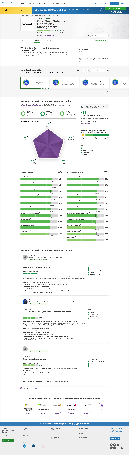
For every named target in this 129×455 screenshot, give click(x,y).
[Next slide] (107, 91)
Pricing (64, 3)
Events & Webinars (55, 3)
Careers (24, 430)
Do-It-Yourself (81, 429)
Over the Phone (82, 430)
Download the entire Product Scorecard (30, 105)
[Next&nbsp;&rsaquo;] (33, 388)
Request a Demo (114, 3)
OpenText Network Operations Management (49, 15)
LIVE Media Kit (54, 430)
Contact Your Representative (116, 8)
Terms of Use (25, 435)
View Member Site (104, 3)
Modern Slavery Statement (28, 438)
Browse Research (54, 438)
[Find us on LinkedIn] (111, 444)
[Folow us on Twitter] (118, 444)
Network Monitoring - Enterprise (31, 15)
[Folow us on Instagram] (111, 447)
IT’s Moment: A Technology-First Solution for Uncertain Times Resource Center (67, 423)
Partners (52, 429)
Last (36, 388)
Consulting (81, 433)
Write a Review (51, 35)
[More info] (50, 122)
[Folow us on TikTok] (115, 447)
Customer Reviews (42, 3)
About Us (24, 429)
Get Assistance (85, 62)
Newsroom (25, 432)
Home (22, 3)
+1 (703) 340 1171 (75, 424)
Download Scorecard (101, 40)
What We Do (31, 3)
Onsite (80, 432)
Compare (28, 413)
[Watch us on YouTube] (114, 444)
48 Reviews (40, 35)
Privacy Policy (25, 436)
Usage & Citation (26, 434)
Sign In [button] (122, 3)
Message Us (114, 438)
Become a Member (7, 440)
